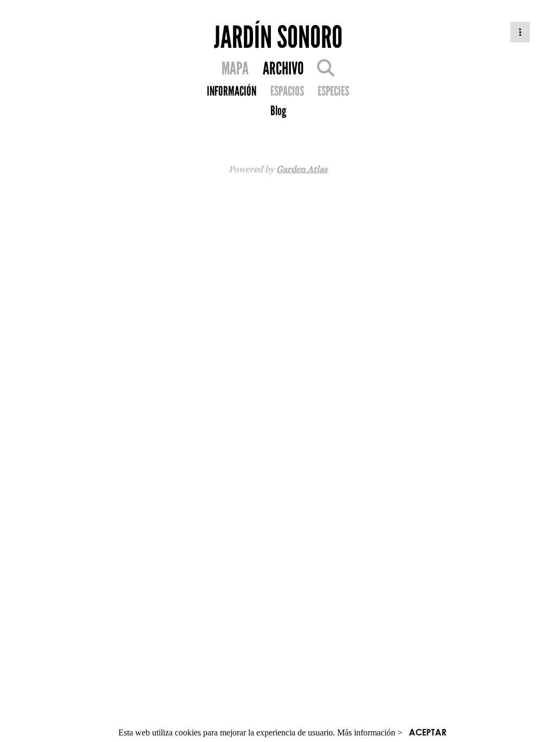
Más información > (369, 732)
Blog (278, 110)
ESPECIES (333, 91)
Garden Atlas (301, 169)
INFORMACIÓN (231, 91)
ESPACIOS (287, 91)
